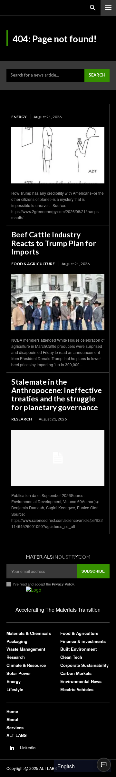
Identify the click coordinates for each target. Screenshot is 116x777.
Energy (19, 116)
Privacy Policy (63, 583)
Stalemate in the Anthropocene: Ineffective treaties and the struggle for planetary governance (56, 394)
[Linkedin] (11, 748)
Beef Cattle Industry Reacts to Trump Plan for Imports (53, 243)
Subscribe (93, 571)
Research (21, 419)
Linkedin (27, 748)
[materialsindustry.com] (58, 557)
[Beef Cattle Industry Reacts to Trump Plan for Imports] (57, 302)
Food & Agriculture (33, 263)
